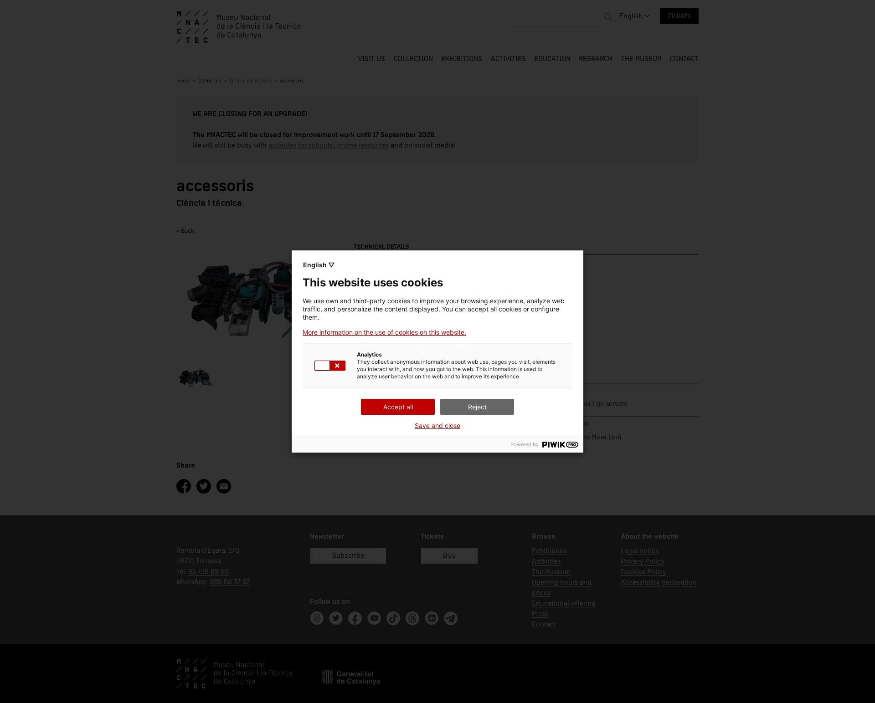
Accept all (398, 407)
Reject (477, 407)
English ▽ (319, 265)
